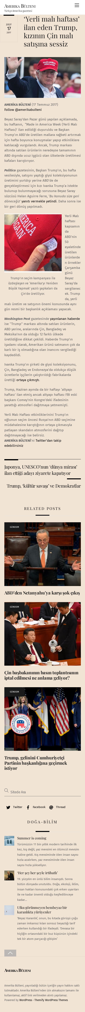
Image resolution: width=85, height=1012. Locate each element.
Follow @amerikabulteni (23, 110)
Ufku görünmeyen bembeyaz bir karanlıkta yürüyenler (42, 909)
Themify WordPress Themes (51, 1000)
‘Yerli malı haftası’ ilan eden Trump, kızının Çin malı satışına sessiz (51, 31)
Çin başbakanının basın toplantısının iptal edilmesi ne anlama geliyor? (41, 675)
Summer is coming (31, 838)
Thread (60, 807)
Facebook (38, 807)
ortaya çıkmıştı (27, 380)
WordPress (25, 1000)
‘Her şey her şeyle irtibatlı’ (37, 873)
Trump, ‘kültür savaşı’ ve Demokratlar (44, 486)
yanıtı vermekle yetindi (39, 201)
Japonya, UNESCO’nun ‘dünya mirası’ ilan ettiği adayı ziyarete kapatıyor (40, 470)
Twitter (17, 807)
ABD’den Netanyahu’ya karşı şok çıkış (42, 593)
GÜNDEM (14, 527)
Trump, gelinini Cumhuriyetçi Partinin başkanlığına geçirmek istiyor (35, 763)
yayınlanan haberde (65, 319)
